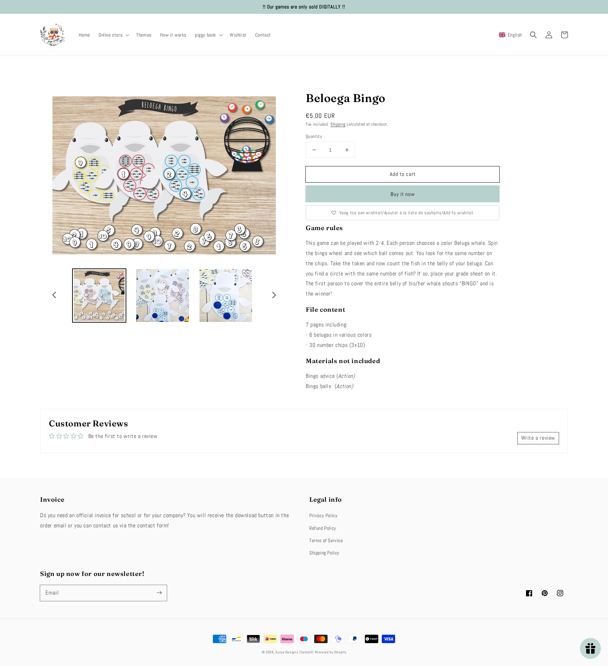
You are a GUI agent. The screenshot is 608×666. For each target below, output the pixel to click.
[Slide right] (273, 296)
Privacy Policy (323, 515)
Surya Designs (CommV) (295, 652)
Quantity (314, 136)
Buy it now (403, 194)
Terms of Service (326, 540)
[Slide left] (54, 296)
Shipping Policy (324, 553)
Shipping (338, 124)
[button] (113, 34)
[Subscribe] (159, 593)
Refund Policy (322, 528)
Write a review (538, 438)
